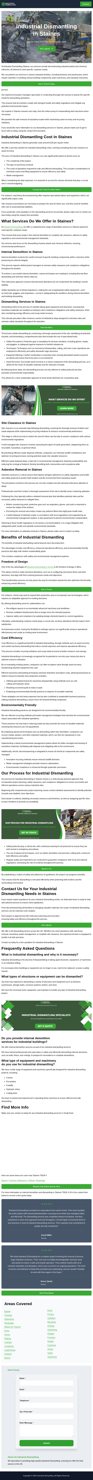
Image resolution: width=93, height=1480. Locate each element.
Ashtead (8, 1354)
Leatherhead (9, 1350)
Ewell (49, 1310)
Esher (6, 1331)
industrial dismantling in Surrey (40, 567)
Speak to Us (46, 869)
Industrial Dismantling (13, 227)
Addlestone (22, 1181)
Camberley (9, 1346)
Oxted (50, 1353)
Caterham (51, 1345)
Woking (7, 1338)
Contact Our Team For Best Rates (46, 189)
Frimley (50, 1314)
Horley (50, 1349)
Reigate (50, 1334)
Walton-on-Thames (12, 1327)
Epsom (7, 1358)
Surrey (7, 1335)
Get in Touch (46, 589)
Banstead (51, 1322)
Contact (86, 4)
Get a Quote (45, 49)
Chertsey (12, 1181)
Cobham (8, 1342)
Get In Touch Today (46, 84)
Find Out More (46, 327)
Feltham (31, 1181)
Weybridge (40, 1181)
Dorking (50, 1326)
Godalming (52, 1330)
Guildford (51, 1318)
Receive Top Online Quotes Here (46, 1186)
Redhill (50, 1341)
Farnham (51, 1338)
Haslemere (52, 1357)
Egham (4, 1181)
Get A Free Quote (46, 1293)
